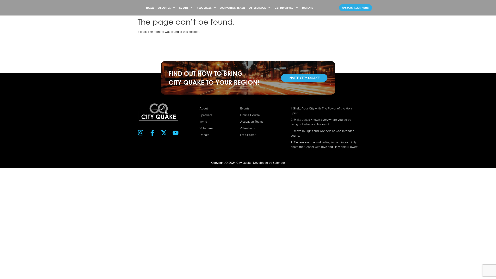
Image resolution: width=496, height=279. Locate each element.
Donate (307, 7)
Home (150, 7)
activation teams (232, 7)
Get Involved (284, 7)
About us (164, 7)
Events (183, 7)
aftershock (257, 7)
